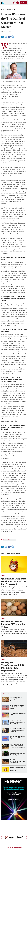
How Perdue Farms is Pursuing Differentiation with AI (13, 624)
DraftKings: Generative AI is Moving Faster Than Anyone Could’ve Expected (17, 753)
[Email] (12, 36)
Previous (1, 837)
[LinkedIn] (2, 36)
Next (26, 837)
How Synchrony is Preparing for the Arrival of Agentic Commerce (17, 730)
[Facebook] (9, 36)
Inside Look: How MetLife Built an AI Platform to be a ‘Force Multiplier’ (17, 722)
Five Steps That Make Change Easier (18, 714)
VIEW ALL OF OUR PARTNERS (14, 847)
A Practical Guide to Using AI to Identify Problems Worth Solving (18, 707)
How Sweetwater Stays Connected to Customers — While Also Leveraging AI (17, 746)
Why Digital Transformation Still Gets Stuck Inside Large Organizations (13, 666)
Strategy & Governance (8, 9)
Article (3, 575)
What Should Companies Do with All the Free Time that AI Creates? (13, 581)
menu (22, 2)
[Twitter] (6, 36)
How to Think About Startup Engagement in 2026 (17, 737)
